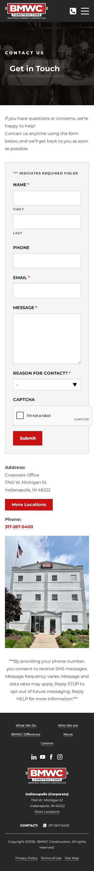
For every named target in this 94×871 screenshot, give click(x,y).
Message (25, 307)
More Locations (29, 504)
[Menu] (85, 11)
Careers (47, 743)
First (18, 209)
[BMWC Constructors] (26, 11)
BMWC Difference (25, 734)
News (68, 734)
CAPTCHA (24, 399)
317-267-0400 (72, 9)
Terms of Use (51, 858)
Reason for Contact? (41, 373)
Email (21, 277)
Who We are (68, 725)
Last (18, 233)
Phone (21, 247)
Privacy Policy (26, 858)
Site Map (72, 858)
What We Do (26, 725)
